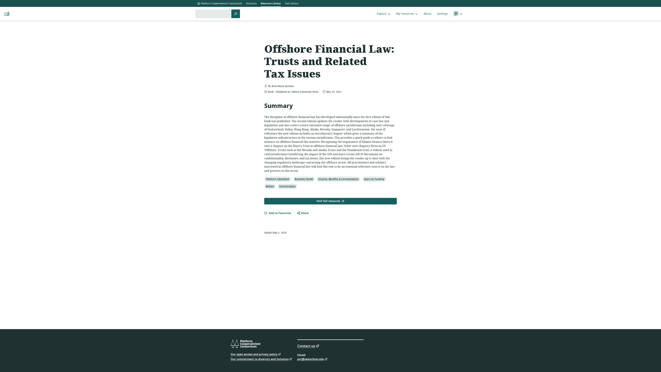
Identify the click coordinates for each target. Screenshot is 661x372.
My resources (405, 14)
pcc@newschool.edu (310, 359)
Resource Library (271, 3)
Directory (251, 3)
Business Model (304, 179)
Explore (382, 14)
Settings (442, 14)
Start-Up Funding (374, 179)
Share (304, 213)
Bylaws (270, 186)
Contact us (306, 346)
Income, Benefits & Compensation (338, 179)
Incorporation (287, 186)
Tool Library (291, 3)
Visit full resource (328, 201)
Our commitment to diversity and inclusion (260, 359)
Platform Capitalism (278, 179)
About (428, 14)
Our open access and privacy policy (254, 354)
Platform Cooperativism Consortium (221, 3)
